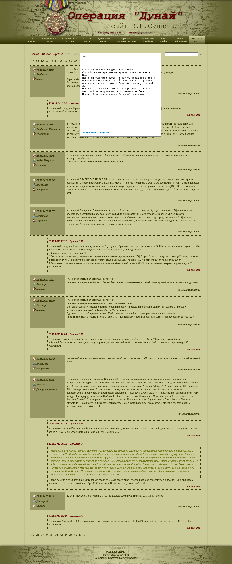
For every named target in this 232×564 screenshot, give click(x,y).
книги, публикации (180, 39)
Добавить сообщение (46, 54)
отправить (89, 132)
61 (37, 60)
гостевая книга (197, 39)
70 (80, 535)
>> (85, 535)
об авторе (32, 39)
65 (56, 60)
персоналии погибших (147, 39)
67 (66, 60)
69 (75, 60)
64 (51, 60)
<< (32, 60)
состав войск (87, 39)
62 (42, 60)
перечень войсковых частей (126, 39)
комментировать (189, 93)
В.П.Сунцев (123, 555)
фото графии (164, 39)
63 (47, 60)
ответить (194, 115)
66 (61, 60)
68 (70, 60)
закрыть (104, 132)
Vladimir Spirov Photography (123, 558)
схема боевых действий (70, 39)
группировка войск (103, 39)
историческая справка (49, 39)
